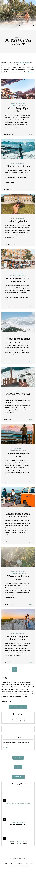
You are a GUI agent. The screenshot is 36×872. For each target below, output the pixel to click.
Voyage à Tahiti (18, 805)
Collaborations (14, 866)
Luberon (30, 72)
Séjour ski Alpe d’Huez (18, 166)
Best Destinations (16, 863)
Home (5, 863)
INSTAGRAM (18, 17)
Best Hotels (29, 863)
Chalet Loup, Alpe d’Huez (18, 110)
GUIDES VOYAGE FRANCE (18, 103)
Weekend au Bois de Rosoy (18, 578)
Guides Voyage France (22, 62)
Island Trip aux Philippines (18, 843)
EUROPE (18, 757)
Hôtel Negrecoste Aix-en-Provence (18, 280)
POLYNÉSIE (18, 776)
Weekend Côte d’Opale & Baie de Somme (18, 515)
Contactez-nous (18, 707)
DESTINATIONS (10, 803)
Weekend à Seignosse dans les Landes (18, 638)
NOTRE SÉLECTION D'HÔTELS (18, 105)
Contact (26, 866)
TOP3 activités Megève (18, 394)
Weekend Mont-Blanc (18, 339)
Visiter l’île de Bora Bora (18, 824)
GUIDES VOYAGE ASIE (22, 841)
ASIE (18, 767)
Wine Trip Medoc (18, 221)
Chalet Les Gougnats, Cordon (18, 455)
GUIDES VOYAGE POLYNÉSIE (22, 803)
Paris (32, 67)
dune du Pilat (27, 69)
